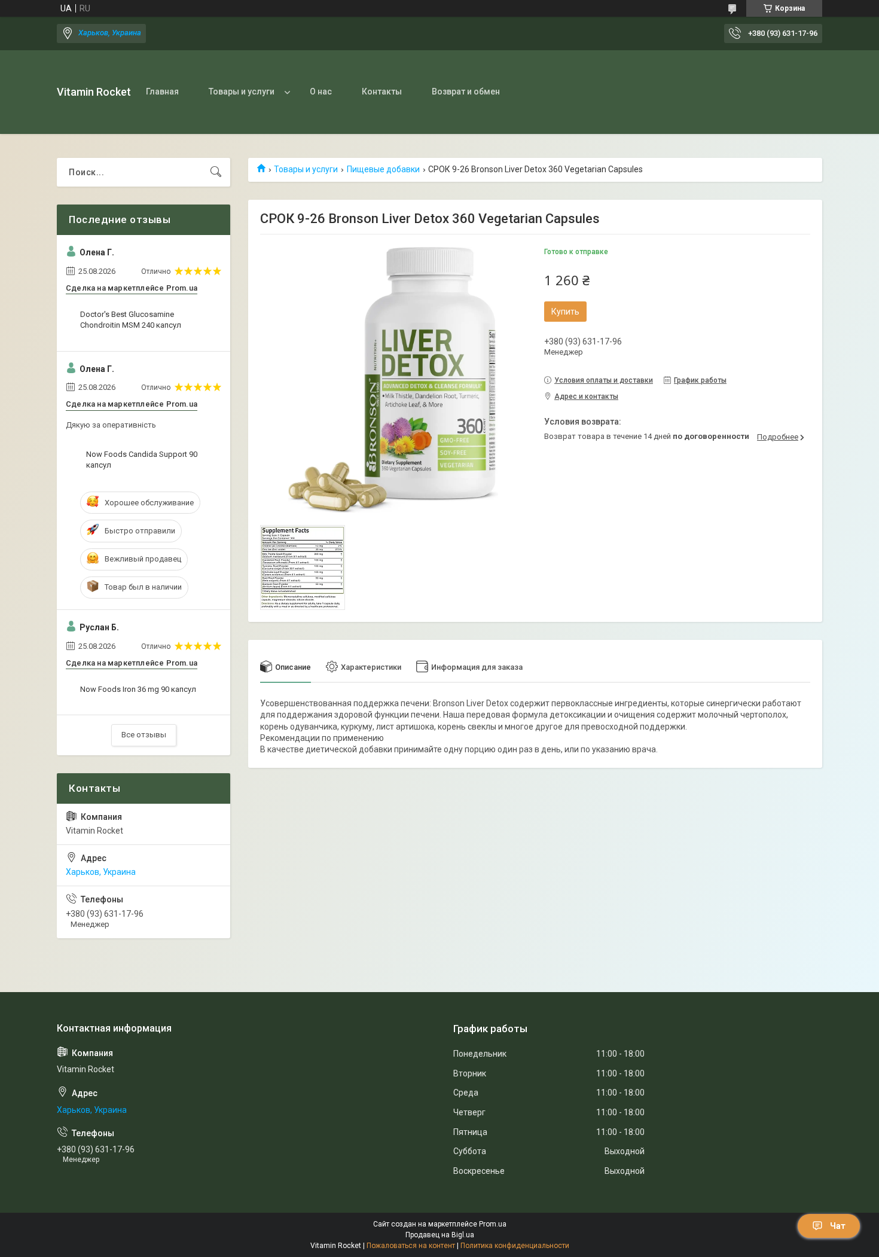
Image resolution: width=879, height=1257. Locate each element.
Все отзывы (143, 734)
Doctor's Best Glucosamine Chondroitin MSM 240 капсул (130, 319)
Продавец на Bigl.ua (439, 1235)
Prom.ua (492, 1224)
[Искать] (216, 172)
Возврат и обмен (466, 91)
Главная (162, 91)
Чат (838, 1226)
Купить (565, 311)
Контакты (382, 91)
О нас (321, 91)
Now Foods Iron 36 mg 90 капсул (138, 689)
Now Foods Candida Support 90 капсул (141, 459)
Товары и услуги (241, 91)
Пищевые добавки (383, 169)
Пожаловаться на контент (411, 1245)
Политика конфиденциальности (514, 1245)
